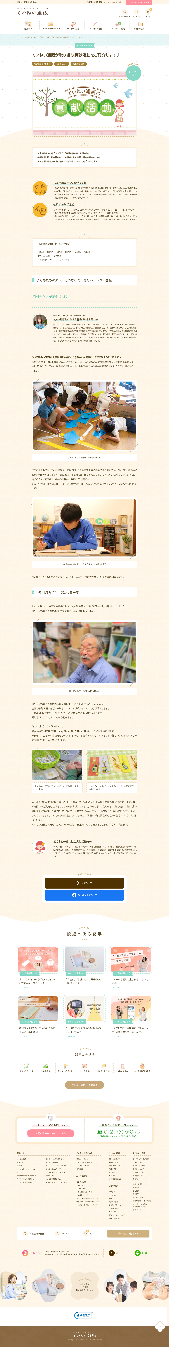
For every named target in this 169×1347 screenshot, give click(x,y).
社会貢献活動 (78, 64)
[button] (83, 1316)
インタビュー (62, 64)
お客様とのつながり (42, 64)
